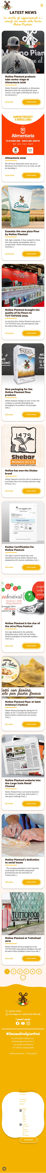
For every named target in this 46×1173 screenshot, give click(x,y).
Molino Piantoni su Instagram (28, 1023)
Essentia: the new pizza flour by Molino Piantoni (22, 233)
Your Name (22, 1094)
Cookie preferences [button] (16, 1053)
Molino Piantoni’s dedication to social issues (22, 861)
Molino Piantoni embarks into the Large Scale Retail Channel (23, 783)
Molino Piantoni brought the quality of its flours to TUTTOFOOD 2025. (22, 313)
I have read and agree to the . (24, 1115)
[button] (4, 1168)
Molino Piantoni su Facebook (17, 1023)
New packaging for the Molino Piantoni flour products (18, 392)
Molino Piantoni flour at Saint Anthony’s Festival (23, 703)
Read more (31, 102)
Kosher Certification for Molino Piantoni (19, 548)
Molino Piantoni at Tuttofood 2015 (23, 939)
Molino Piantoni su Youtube (23, 1023)
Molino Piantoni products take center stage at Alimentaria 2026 (20, 80)
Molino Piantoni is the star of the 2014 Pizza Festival (22, 625)
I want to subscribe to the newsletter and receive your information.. (25, 1129)
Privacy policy (32, 1053)
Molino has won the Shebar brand (21, 472)
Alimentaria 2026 (15, 158)
